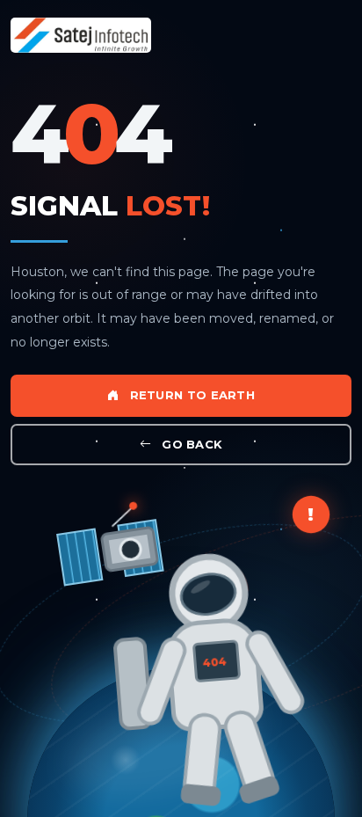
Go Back (190, 444)
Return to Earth (190, 395)
